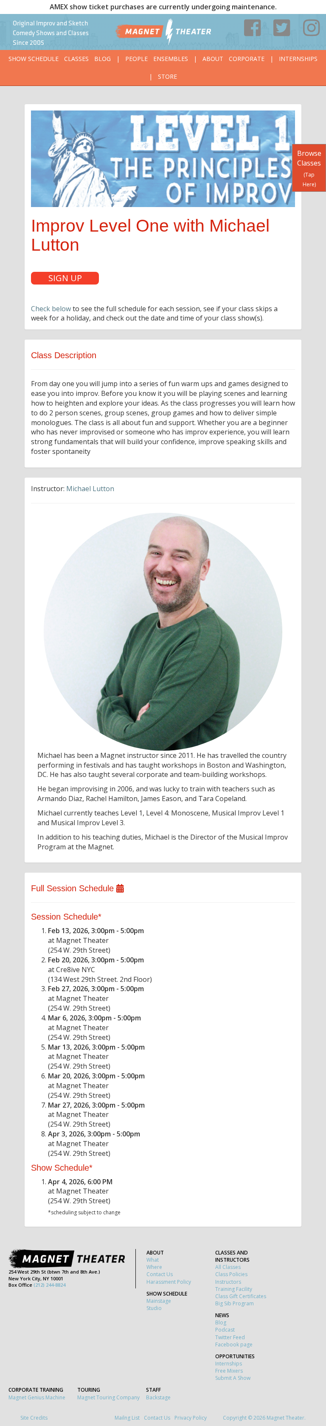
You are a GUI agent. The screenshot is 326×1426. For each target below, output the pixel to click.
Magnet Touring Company (108, 1397)
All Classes (228, 1267)
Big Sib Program (234, 1303)
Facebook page (234, 1344)
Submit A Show (232, 1378)
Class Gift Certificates (240, 1296)
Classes (76, 59)
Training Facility (233, 1289)
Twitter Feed (230, 1337)
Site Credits (34, 1417)
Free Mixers (229, 1370)
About (212, 59)
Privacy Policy (190, 1417)
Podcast (225, 1329)
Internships (298, 59)
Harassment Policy (168, 1281)
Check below (51, 308)
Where (154, 1267)
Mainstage (158, 1300)
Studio (154, 1308)
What (152, 1259)
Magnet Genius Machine (36, 1397)
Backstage (158, 1397)
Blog (102, 59)
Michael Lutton (90, 488)
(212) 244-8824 (49, 1285)
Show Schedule (33, 59)
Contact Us (159, 1274)
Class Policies (231, 1274)
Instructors (228, 1281)
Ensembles (170, 59)
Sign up (65, 278)
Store (167, 76)
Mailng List (127, 1417)
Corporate (246, 59)
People (136, 59)
